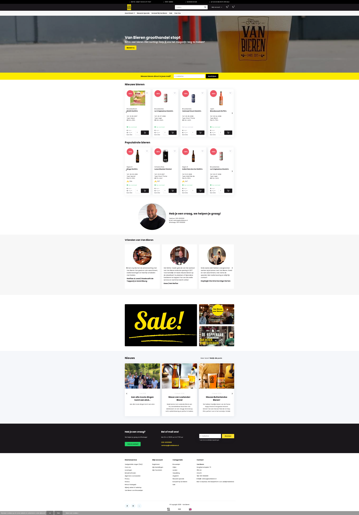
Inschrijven (212, 76)
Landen (175, 470)
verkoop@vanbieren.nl (170, 445)
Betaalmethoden (130, 473)
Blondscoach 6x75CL (218, 111)
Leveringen (128, 470)
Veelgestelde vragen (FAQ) (134, 464)
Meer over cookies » (72, 513)
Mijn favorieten (157, 470)
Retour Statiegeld (130, 485)
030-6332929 (166, 442)
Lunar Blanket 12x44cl (163, 169)
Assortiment (129, 13)
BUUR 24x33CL (132, 111)
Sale (170, 13)
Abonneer (228, 436)
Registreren (156, 464)
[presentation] (124, 112)
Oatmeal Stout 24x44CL (191, 111)
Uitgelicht (176, 476)
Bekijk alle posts (216, 358)
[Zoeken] (205, 7)
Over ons (128, 467)
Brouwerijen (176, 464)
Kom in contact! (132, 444)
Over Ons (177, 13)
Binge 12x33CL (132, 169)
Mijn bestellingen (157, 467)
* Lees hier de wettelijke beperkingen (209, 440)
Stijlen (174, 467)
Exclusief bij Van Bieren (180, 482)
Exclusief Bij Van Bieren (159, 13)
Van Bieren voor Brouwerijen (134, 490)
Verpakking (176, 473)
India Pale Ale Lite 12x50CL (192, 169)
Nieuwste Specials (143, 13)
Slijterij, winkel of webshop (133, 487)
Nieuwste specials (178, 479)
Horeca (127, 482)
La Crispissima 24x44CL (163, 111)
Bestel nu (131, 48)
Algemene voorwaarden (133, 476)
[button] (177, 290)
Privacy (127, 479)
